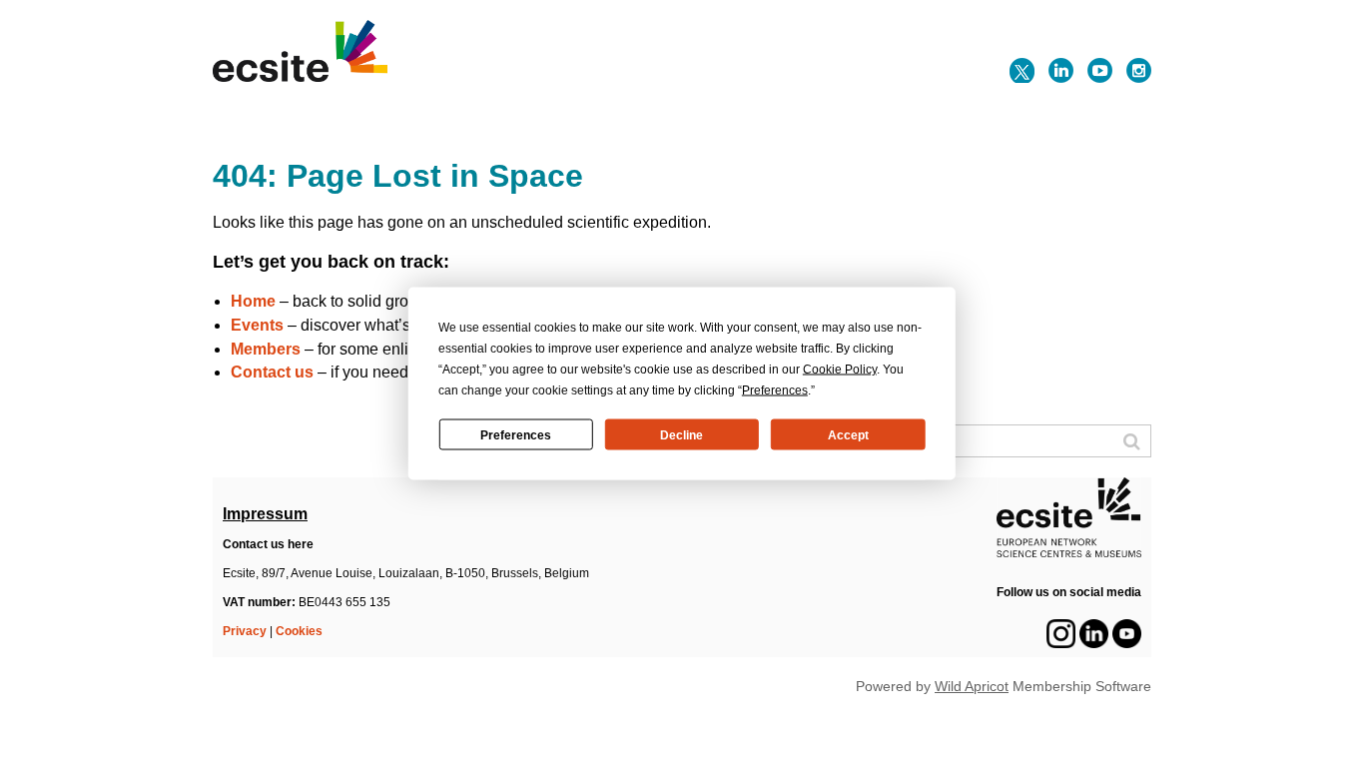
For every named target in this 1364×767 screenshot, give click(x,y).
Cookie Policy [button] (840, 370)
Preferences (515, 434)
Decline (681, 434)
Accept (848, 434)
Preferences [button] (775, 390)
